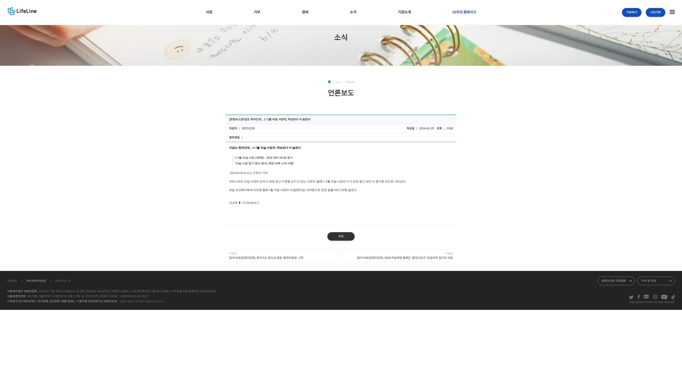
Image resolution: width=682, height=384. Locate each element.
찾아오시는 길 (63, 280)
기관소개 (404, 12)
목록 (341, 236)
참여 (305, 12)
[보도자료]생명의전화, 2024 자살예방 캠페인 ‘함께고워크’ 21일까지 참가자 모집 (405, 258)
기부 (257, 12)
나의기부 (655, 12)
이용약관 (12, 280)
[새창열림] (631, 298)
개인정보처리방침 (36, 280)
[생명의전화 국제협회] (616, 280)
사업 (209, 12)
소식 (353, 12)
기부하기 (631, 12)
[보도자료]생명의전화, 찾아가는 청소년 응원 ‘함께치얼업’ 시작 (266, 258)
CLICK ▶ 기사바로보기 (244, 202)
